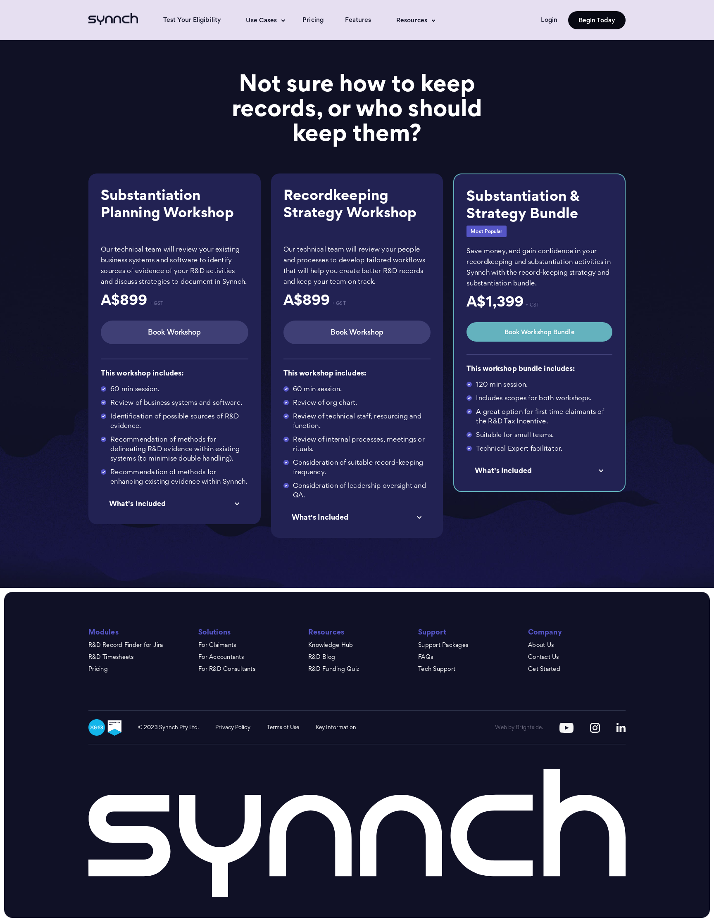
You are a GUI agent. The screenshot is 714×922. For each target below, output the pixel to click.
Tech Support (436, 668)
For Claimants (217, 645)
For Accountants (221, 657)
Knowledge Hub (330, 645)
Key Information (336, 727)
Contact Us (543, 657)
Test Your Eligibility (192, 19)
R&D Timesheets (111, 657)
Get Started (544, 668)
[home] (116, 19)
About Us (541, 645)
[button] (262, 20)
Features (358, 19)
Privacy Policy (232, 727)
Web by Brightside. (519, 727)
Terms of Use (283, 727)
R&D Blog (321, 657)
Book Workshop (174, 332)
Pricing (313, 19)
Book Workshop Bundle (540, 332)
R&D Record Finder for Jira (125, 645)
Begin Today (596, 20)
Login (549, 19)
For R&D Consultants (226, 668)
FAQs (425, 657)
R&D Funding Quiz (333, 668)
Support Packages (443, 645)
